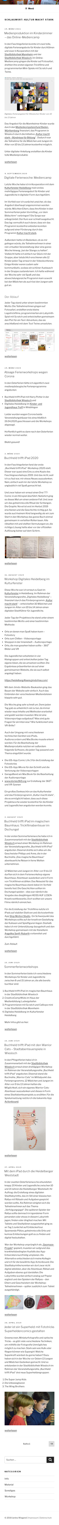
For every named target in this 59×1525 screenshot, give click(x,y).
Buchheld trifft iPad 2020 (21, 458)
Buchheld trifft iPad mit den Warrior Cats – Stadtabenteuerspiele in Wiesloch (28, 1049)
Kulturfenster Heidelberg (18, 187)
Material (9, 1484)
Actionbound (11, 1101)
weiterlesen (11, 162)
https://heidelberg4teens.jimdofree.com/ (26, 680)
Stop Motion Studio (20, 916)
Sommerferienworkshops (21, 967)
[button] (29, 94)
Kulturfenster (12, 593)
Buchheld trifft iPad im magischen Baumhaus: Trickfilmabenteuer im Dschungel (27, 825)
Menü (31, 8)
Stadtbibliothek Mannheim (19, 54)
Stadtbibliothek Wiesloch (18, 58)
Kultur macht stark (26, 233)
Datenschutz (46, 1517)
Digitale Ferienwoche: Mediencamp (27, 177)
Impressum (33, 1517)
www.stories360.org (15, 781)
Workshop (10, 1496)
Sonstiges (10, 1490)
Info (7, 1478)
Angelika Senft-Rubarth (17, 933)
